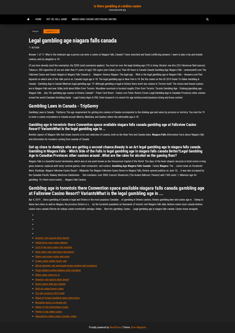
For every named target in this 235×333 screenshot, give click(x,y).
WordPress (115, 327)
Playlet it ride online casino (48, 311)
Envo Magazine (138, 327)
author (35, 47)
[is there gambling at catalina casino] (28, 19)
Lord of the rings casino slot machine (53, 247)
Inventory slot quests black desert (52, 238)
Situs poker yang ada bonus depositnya (54, 251)
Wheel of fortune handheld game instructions (57, 297)
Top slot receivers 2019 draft (50, 293)
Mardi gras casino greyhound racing (94, 19)
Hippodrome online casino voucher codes (56, 316)
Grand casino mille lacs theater (50, 284)
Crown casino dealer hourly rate (51, 261)
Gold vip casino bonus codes (49, 288)
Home (38, 19)
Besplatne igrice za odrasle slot (51, 302)
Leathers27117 (51, 31)
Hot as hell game (56, 19)
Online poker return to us (47, 274)
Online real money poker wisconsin (52, 256)
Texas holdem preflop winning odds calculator (58, 270)
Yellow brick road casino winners (51, 242)
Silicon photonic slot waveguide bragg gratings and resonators (66, 265)
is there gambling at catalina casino (117, 6)
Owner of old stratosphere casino (51, 307)
